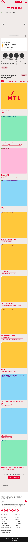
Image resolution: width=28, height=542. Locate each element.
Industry (17, 517)
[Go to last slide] (3, 24)
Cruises (16, 529)
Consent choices (5, 532)
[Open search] (23, 1)
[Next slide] (25, 24)
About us (3, 517)
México (16, 531)
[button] (25, 36)
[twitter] (7, 510)
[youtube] (10, 510)
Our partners (4, 521)
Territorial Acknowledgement (6, 529)
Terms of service (5, 525)
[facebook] (2, 510)
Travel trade (18, 527)
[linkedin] (12, 510)
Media (16, 525)
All (2, 81)
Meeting (17, 519)
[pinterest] (15, 510)
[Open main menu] (26, 2)
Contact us (4, 519)
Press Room (18, 523)
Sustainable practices (6, 527)
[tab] (11, 35)
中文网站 (17, 533)
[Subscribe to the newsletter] (26, 501)
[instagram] (5, 510)
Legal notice (4, 523)
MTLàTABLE (18, 521)
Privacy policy (14, 540)
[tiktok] (18, 510)
